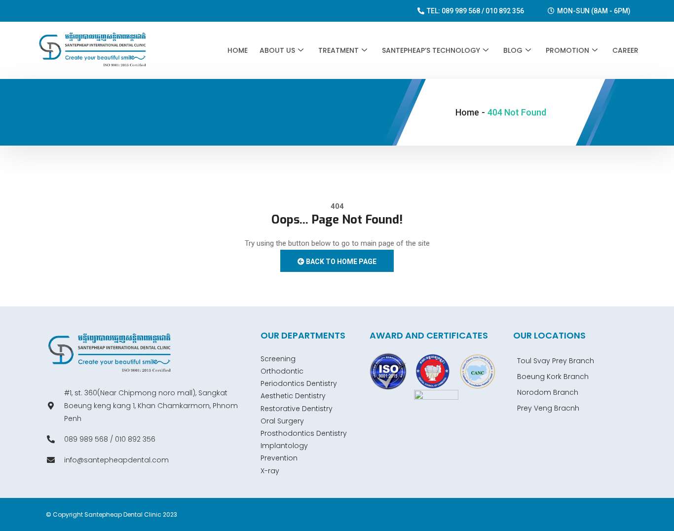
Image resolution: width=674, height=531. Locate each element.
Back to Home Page (340, 262)
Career (625, 50)
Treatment (338, 50)
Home (237, 50)
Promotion (567, 50)
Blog (513, 50)
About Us (277, 50)
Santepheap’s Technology (431, 50)
